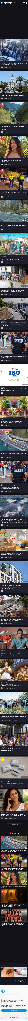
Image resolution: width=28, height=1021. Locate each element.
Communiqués (4, 551)
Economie (3, 387)
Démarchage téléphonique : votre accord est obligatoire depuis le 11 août (13, 814)
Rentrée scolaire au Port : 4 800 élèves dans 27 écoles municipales (13, 258)
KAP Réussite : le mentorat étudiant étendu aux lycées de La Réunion (12, 291)
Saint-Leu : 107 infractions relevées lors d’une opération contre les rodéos (13, 193)
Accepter (14, 1010)
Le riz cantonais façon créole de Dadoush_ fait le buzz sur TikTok (11, 684)
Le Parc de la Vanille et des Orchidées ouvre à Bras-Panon (13, 749)
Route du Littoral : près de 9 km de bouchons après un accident (12, 620)
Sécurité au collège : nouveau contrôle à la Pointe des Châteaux (14, 64)
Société (3, 61)
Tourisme (3, 747)
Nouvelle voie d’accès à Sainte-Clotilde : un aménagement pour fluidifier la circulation (13, 324)
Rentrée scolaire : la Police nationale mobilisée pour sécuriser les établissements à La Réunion (12, 487)
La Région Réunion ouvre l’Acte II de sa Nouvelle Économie (13, 717)
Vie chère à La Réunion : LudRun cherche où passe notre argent (11, 652)
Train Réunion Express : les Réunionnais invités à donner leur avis (13, 454)
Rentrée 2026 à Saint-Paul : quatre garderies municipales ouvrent (12, 554)
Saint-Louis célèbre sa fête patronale (13, 95)
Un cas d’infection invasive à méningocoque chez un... (20, 979)
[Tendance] (2, 105)
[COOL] (7, 432)
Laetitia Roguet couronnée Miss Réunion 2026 (11, 161)
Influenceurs (4, 682)
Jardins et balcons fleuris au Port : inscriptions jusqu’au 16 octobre (11, 421)
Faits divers (4, 191)
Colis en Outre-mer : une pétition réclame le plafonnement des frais (12, 782)
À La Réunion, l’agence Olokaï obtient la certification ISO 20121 (14, 389)
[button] (26, 987)
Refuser (14, 1014)
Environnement (4, 125)
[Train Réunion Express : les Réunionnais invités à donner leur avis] (14, 842)
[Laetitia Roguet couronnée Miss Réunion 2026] (14, 878)
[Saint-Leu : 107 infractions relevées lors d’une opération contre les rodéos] (14, 860)
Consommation (4, 812)
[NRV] (2, 759)
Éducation (3, 256)
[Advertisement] (14, 21)
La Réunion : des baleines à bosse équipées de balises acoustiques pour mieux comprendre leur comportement (13, 521)
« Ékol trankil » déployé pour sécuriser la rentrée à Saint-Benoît (13, 357)
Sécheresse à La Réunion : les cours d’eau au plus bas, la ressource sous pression (12, 128)
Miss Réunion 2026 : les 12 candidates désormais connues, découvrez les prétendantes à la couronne (12, 925)
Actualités (3, 94)
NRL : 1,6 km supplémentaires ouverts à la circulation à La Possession (13, 226)
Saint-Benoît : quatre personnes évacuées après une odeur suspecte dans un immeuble (12, 587)
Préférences (14, 1017)
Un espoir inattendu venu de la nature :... (7, 978)
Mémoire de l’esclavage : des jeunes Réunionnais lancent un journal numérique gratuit (12, 905)
